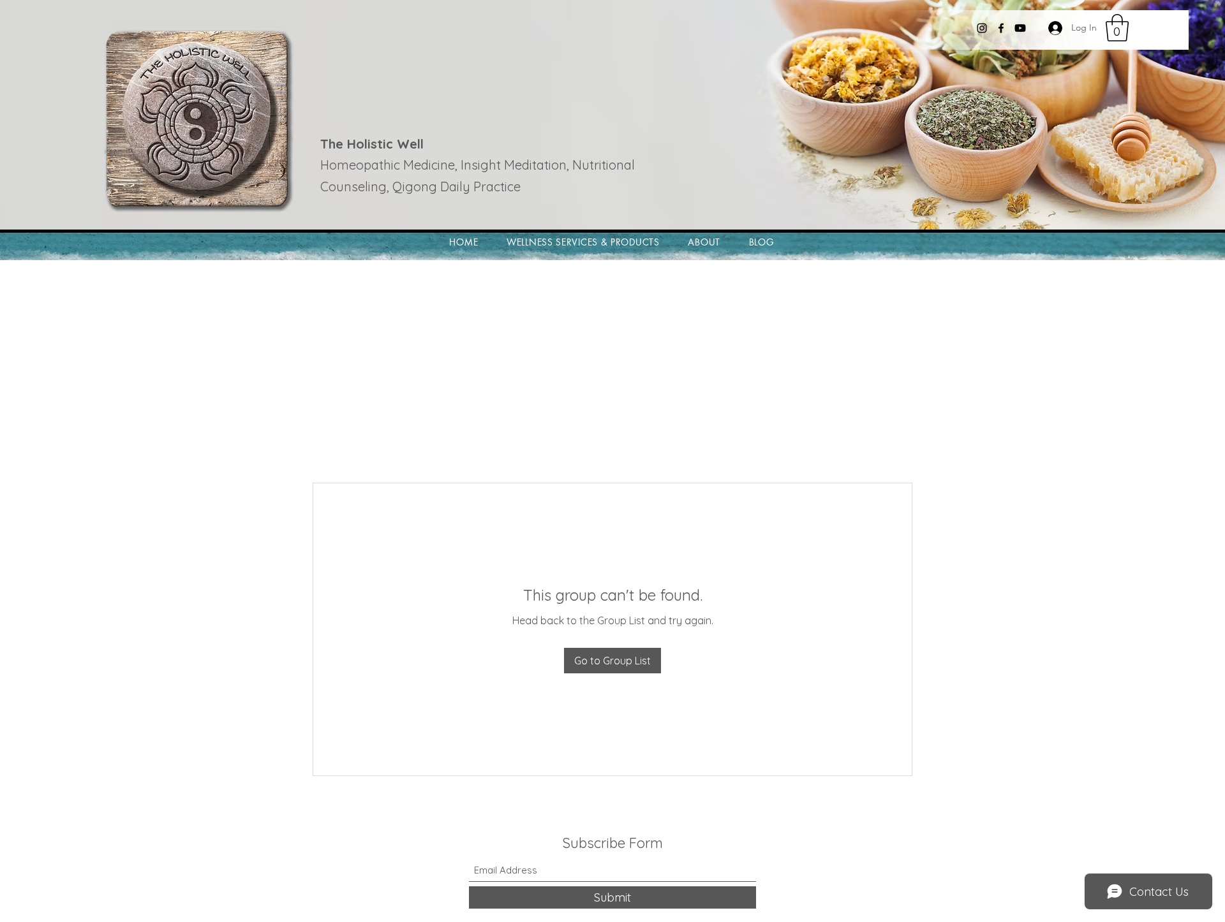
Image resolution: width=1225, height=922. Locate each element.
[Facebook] (1001, 28)
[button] (1117, 27)
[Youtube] (1020, 28)
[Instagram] (982, 28)
